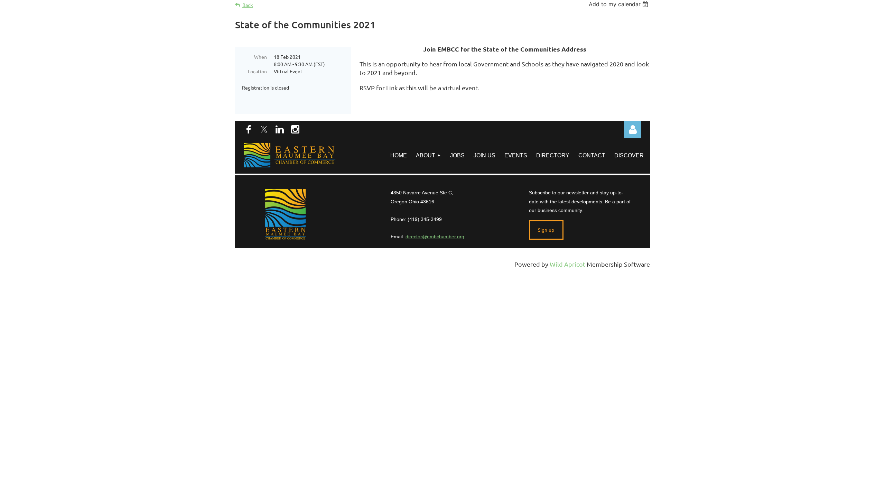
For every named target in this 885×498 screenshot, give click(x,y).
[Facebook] (248, 129)
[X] (264, 129)
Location (257, 71)
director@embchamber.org (435, 236)
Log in (632, 129)
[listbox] (619, 4)
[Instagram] (295, 129)
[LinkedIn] (280, 129)
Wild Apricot (567, 264)
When (260, 57)
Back (247, 5)
